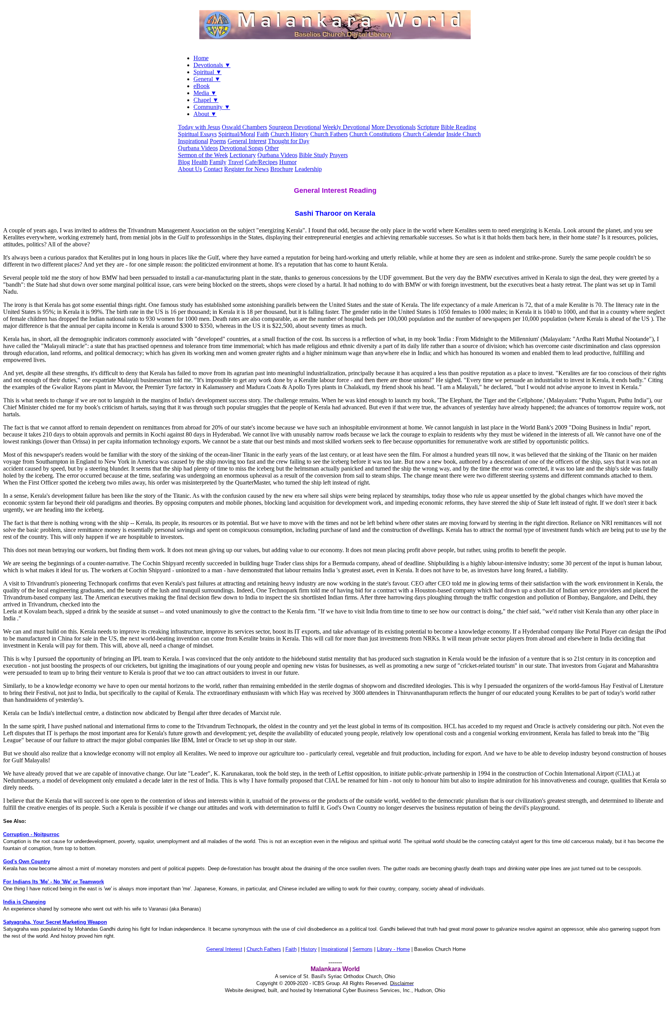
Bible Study (313, 155)
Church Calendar (424, 134)
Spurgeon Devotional (295, 127)
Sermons (362, 949)
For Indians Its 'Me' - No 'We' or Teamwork (53, 882)
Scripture (428, 127)
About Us (190, 169)
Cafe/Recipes (261, 162)
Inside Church (463, 134)
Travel (235, 162)
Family (217, 162)
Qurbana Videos (198, 148)
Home (201, 58)
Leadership (308, 169)
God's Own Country (26, 861)
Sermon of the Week (203, 155)
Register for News (246, 169)
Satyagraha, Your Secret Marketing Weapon (55, 922)
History (309, 949)
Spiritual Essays (197, 134)
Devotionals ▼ (212, 65)
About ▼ (205, 114)
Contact (213, 169)
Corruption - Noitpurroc (31, 834)
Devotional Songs (241, 148)
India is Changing (24, 902)
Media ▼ (205, 93)
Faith (263, 134)
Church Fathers (329, 134)
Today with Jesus (199, 127)
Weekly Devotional (346, 127)
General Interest (247, 141)
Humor (288, 162)
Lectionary (243, 155)
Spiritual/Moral (236, 134)
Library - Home (393, 949)
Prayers (339, 155)
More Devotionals (393, 127)
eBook (201, 86)
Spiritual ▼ (207, 72)
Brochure (281, 169)
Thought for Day (288, 141)
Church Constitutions (375, 134)
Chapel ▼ (206, 100)
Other (272, 148)
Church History (290, 134)
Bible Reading (458, 127)
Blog (184, 162)
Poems (218, 141)
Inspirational (193, 141)
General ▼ (207, 79)
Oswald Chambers (244, 127)
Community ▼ (211, 107)
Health (200, 162)
